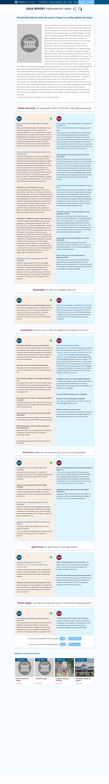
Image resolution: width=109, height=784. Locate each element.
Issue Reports (43, 2)
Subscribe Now (75, 644)
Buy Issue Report (75, 639)
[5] (24, 496)
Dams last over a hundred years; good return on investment (32, 503)
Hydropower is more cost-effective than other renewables (32, 469)
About (70, 2)
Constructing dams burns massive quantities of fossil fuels (73, 186)
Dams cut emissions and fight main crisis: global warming (32, 124)
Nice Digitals (91, 780)
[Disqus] (54, 711)
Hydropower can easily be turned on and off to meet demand (34, 523)
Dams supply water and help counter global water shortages (33, 619)
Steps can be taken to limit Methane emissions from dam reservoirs (34, 153)
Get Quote (82, 2)
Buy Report (90, 2)
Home (16, 780)
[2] (40, 234)
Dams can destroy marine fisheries (67, 345)
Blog (65, 2)
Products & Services (55, 2)
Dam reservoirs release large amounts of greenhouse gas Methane (74, 124)
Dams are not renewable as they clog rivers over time (73, 305)
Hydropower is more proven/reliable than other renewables (32, 259)
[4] (80, 232)
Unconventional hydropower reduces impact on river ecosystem (34, 442)
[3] (47, 245)
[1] (46, 170)
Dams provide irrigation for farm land (29, 562)
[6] (32, 516)
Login (75, 2)
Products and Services (36, 780)
